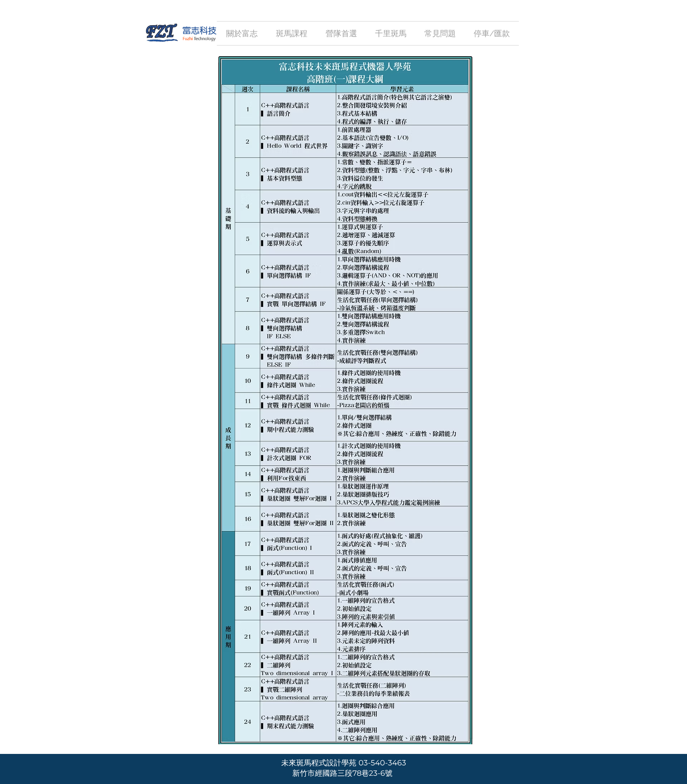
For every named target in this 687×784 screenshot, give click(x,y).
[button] (291, 33)
